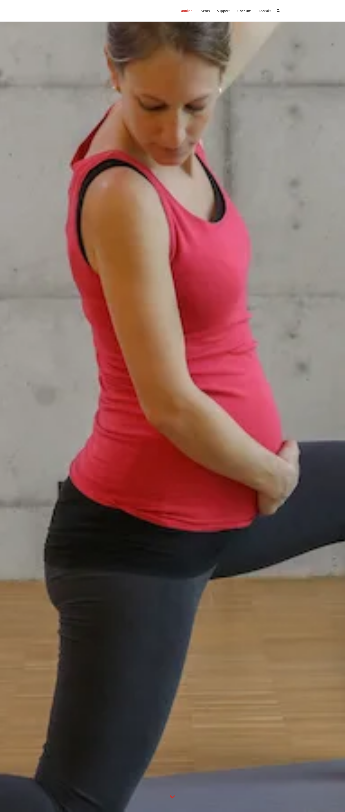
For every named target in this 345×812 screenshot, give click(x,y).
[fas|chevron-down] (172, 797)
